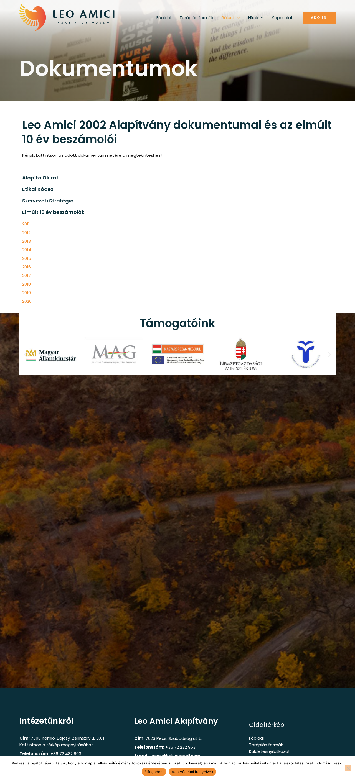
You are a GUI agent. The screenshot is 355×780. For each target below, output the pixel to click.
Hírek (253, 17)
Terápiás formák (196, 17)
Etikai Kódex (38, 189)
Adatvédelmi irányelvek (192, 771)
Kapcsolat (282, 17)
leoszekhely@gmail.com (175, 756)
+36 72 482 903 (65, 753)
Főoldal (163, 17)
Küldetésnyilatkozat (269, 751)
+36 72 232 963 (180, 747)
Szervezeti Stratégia (48, 200)
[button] (319, 18)
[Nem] (348, 768)
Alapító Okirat (40, 177)
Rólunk (228, 17)
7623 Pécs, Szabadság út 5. (174, 738)
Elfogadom (153, 771)
